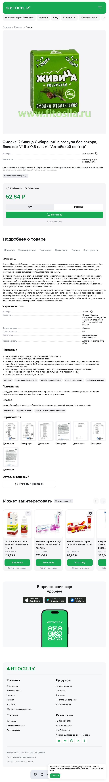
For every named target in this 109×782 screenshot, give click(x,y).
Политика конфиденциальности (21, 757)
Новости (11, 695)
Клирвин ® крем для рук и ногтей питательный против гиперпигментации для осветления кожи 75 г (48, 545)
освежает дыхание (95, 380)
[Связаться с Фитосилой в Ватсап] (71, 740)
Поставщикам (13, 730)
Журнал (10, 700)
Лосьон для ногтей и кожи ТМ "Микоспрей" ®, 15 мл (17, 544)
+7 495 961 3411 (63, 721)
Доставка (60, 695)
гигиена (85, 159)
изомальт (8, 410)
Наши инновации (14, 690)
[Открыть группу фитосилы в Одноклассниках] (84, 740)
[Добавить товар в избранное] (28, 513)
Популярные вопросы (66, 700)
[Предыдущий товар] (96, 501)
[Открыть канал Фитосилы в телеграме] (65, 740)
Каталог (18, 27)
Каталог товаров (64, 686)
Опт (30, 206)
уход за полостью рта (89, 160)
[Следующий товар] (103, 501)
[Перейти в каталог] (35, 774)
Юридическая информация (19, 709)
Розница (78, 206)
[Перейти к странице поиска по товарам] (42, 774)
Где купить (61, 690)
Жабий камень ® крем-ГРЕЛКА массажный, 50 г (80, 544)
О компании (12, 686)
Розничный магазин (16, 725)
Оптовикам (12, 721)
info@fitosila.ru (63, 730)
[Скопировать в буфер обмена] (96, 153)
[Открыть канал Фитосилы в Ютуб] (58, 740)
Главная (7, 27)
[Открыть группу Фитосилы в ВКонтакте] (78, 740)
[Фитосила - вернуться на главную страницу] (18, 7)
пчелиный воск (24, 410)
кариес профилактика (51, 380)
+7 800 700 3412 (64, 725)
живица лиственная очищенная (50, 410)
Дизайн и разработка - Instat (20, 761)
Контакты (11, 704)
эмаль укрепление (73, 380)
